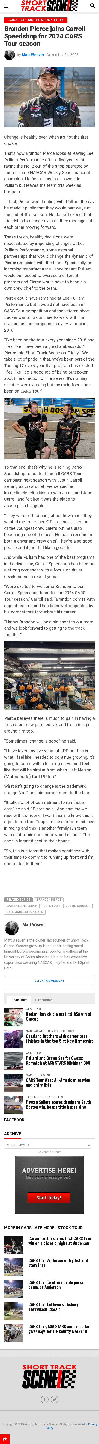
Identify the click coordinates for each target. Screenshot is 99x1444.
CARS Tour (51, 906)
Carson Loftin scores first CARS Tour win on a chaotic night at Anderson (59, 1240)
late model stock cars (25, 912)
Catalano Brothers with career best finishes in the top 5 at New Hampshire (59, 1038)
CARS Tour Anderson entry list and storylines (58, 1262)
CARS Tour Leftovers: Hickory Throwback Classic (53, 1306)
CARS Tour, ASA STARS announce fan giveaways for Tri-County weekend (59, 1328)
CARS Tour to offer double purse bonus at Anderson (55, 1284)
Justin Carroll (78, 906)
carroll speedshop (22, 906)
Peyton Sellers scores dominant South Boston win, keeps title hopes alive (58, 1104)
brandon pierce (48, 899)
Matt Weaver (33, 55)
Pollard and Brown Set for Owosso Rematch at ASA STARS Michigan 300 (58, 1060)
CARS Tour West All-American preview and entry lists (58, 1082)
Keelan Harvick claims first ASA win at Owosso (59, 1016)
